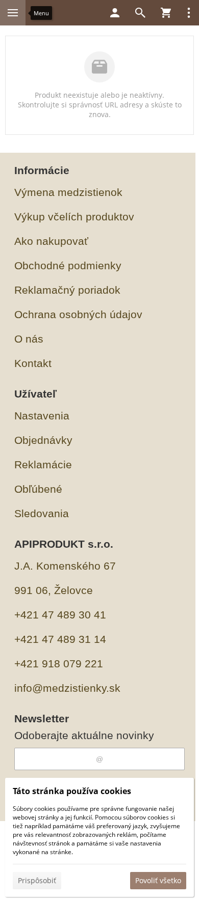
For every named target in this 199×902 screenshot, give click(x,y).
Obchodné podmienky (67, 265)
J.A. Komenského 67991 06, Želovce (65, 578)
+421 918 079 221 (58, 663)
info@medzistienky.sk (67, 688)
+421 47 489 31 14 (60, 639)
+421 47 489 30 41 (60, 615)
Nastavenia (41, 415)
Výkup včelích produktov (74, 216)
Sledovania (41, 513)
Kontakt (33, 363)
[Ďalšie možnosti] (189, 12)
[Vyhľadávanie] (140, 12)
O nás (28, 339)
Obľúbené (38, 489)
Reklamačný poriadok (67, 290)
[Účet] (115, 12)
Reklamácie (43, 464)
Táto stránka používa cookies (72, 791)
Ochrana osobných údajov (78, 314)
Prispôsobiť (37, 880)
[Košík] (166, 12)
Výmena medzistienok (68, 192)
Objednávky (43, 440)
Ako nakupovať (51, 241)
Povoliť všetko (158, 880)
